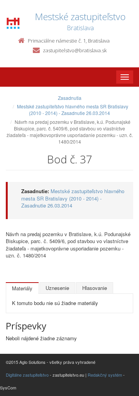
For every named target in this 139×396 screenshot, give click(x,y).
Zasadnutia (69, 97)
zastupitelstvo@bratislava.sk (75, 50)
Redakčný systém (105, 375)
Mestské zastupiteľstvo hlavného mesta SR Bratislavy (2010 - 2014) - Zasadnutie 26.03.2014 (72, 109)
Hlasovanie (94, 287)
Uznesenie (57, 287)
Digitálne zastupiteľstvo (27, 375)
